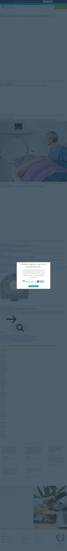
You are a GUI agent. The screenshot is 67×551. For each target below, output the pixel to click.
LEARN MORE (33, 286)
